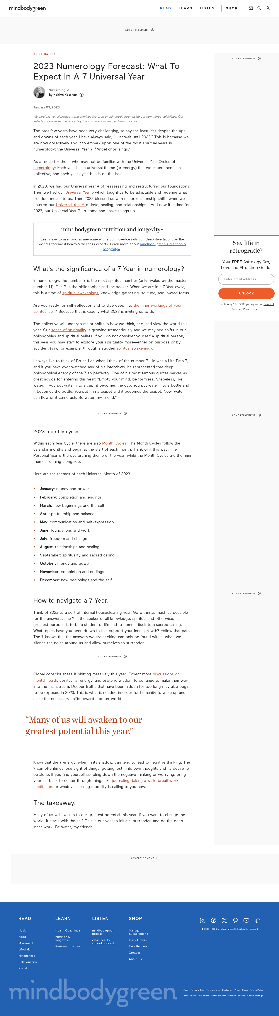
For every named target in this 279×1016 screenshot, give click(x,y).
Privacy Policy (251, 308)
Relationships (28, 962)
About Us (135, 959)
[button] (82, 95)
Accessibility (190, 995)
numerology (44, 168)
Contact (134, 952)
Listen (100, 918)
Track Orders (138, 940)
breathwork (168, 780)
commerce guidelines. (161, 116)
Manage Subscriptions (138, 932)
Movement (26, 943)
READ (165, 8)
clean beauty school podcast (103, 941)
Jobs (186, 990)
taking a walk (143, 780)
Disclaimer (227, 990)
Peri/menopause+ (68, 946)
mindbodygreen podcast (103, 932)
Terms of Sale (197, 990)
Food (22, 936)
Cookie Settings (255, 995)
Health (23, 930)
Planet (23, 968)
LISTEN (207, 8)
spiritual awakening (133, 348)
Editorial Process (236, 995)
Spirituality (44, 54)
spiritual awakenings (80, 293)
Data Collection (218, 995)
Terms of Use (213, 990)
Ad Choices (203, 995)
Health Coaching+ (67, 930)
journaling (120, 780)
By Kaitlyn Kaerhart (63, 94)
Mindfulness (27, 955)
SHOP (232, 8)
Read (25, 918)
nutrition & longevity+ (62, 938)
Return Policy (256, 990)
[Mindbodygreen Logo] (27, 8)
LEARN (185, 8)
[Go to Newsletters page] (250, 8)
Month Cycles (114, 443)
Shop (135, 918)
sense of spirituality (68, 330)
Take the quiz (138, 946)
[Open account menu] (267, 8)
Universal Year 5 (79, 192)
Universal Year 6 (71, 205)
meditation (42, 786)
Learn (63, 918)
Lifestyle (25, 949)
